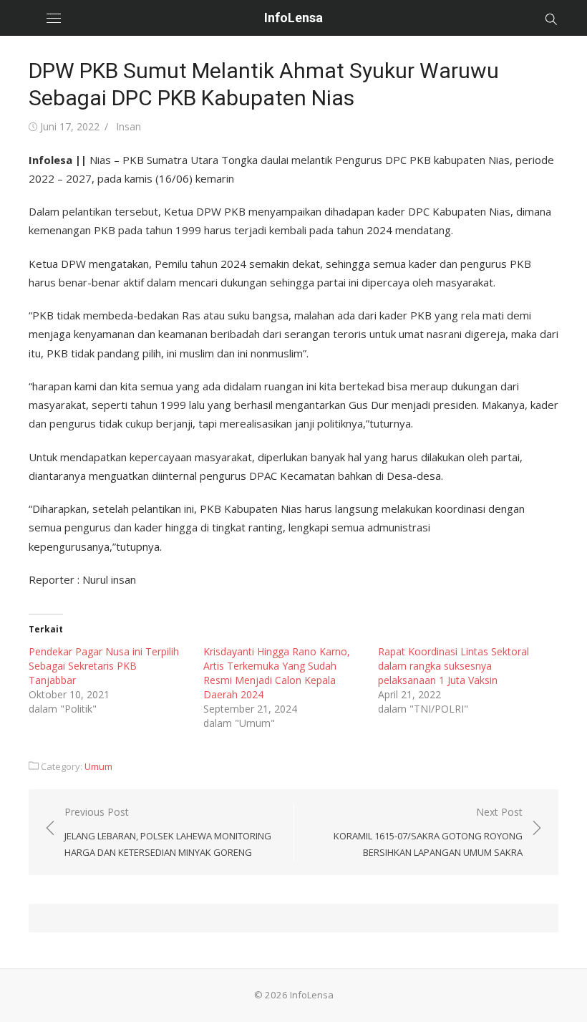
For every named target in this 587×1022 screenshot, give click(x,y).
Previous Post (167, 832)
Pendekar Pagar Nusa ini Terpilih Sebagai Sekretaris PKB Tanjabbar (104, 666)
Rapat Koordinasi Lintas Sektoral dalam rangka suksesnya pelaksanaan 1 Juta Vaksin (453, 666)
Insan (128, 126)
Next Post (428, 832)
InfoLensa (293, 17)
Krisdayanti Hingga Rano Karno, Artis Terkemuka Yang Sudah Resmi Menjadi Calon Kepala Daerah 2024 (276, 673)
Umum (98, 766)
